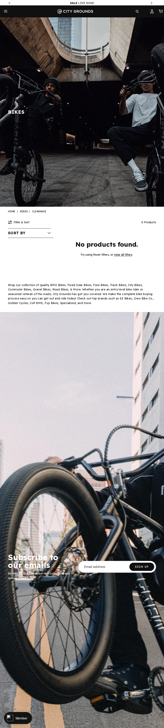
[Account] (152, 11)
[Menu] (5, 11)
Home (11, 211)
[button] (29, 233)
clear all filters (123, 254)
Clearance (39, 211)
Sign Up (142, 566)
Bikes (24, 211)
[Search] (137, 11)
